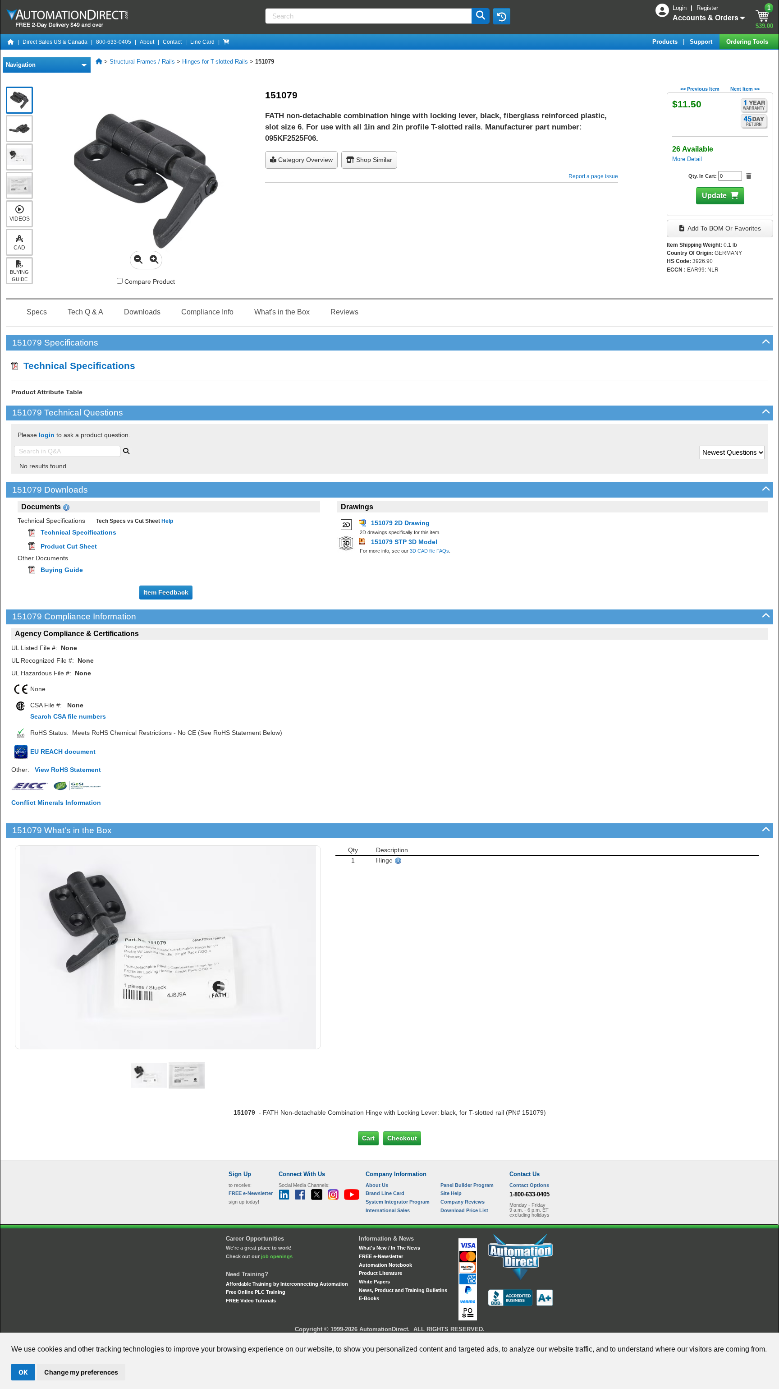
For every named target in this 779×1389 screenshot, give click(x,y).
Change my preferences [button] (81, 1372)
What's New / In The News (389, 1248)
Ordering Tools (748, 41)
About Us (377, 1185)
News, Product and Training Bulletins (403, 1290)
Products (665, 41)
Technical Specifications (76, 365)
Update (714, 195)
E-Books (369, 1298)
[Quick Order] (226, 42)
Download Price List (464, 1210)
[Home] (11, 42)
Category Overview (304, 159)
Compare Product (149, 281)
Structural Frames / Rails (142, 61)
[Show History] (501, 16)
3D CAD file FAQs (429, 551)
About (147, 42)
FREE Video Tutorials (251, 1300)
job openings (277, 1256)
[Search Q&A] (126, 450)
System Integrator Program (398, 1201)
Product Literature (380, 1273)
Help (166, 521)
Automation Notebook (385, 1265)
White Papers (374, 1281)
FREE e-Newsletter (381, 1256)
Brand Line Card (385, 1193)
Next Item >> (745, 89)
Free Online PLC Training (255, 1292)
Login (680, 8)
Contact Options (529, 1185)
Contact (172, 42)
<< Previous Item (699, 89)
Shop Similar (373, 159)
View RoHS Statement (68, 769)
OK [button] (23, 1372)
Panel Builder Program (467, 1185)
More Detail (687, 159)
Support (702, 41)
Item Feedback (165, 592)
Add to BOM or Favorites (723, 228)
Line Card (202, 42)
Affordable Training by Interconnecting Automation (287, 1284)
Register (707, 8)
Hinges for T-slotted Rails (215, 61)
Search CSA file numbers (68, 716)
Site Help (451, 1193)
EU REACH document (63, 751)
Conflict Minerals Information (56, 802)
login (47, 434)
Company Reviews (462, 1201)
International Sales (388, 1210)
